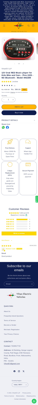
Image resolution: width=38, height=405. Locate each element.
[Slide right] (23, 64)
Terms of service (9, 396)
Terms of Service (10, 320)
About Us (7, 311)
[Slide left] (14, 64)
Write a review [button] (19, 233)
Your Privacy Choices (11, 334)
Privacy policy (27, 393)
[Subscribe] (32, 284)
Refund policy (20, 396)
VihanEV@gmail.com (12, 363)
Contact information (20, 399)
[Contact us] (34, 401)
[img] (6, 246)
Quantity (4, 95)
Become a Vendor (10, 325)
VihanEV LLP (16, 393)
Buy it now (19, 112)
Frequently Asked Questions (13, 316)
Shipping (12, 92)
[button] (4, 25)
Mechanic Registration (11, 329)
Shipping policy (31, 396)
